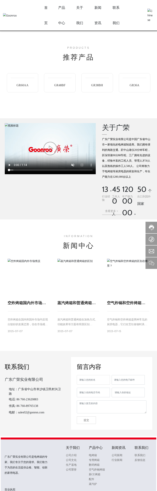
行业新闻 (117, 460)
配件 (91, 479)
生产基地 (71, 464)
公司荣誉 (71, 469)
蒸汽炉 (93, 484)
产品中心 (96, 448)
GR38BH (97, 85)
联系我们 (141, 448)
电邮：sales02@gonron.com (26, 412)
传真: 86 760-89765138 (23, 405)
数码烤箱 (94, 464)
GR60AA (22, 85)
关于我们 (73, 448)
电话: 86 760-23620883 (23, 399)
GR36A (134, 85)
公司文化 (71, 460)
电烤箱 (93, 455)
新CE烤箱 (94, 474)
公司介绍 (71, 455)
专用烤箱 (94, 460)
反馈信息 (140, 460)
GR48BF (59, 85)
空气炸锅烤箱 (97, 469)
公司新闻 (117, 455)
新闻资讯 (118, 448)
